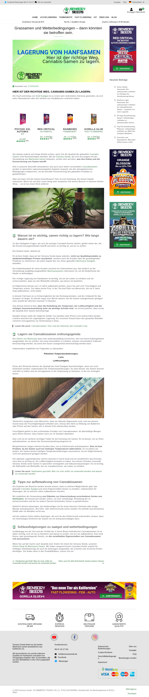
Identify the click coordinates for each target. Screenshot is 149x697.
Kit (95, 17)
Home (35, 17)
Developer (132, 694)
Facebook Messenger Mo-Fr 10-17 (20, 2)
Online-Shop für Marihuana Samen (29, 546)
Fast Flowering (83, 17)
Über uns (104, 17)
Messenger (63, 661)
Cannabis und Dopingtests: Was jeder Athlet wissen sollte (126, 139)
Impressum (102, 662)
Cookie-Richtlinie (105, 652)
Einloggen (131, 12)
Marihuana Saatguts (85, 261)
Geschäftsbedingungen (107, 657)
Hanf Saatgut (42, 96)
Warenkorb (140, 10)
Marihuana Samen (37, 159)
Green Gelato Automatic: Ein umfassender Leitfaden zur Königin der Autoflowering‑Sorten (126, 91)
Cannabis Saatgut (29, 489)
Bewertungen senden (127, 658)
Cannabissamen (89, 167)
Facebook (62, 657)
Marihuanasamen (55, 271)
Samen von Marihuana (26, 339)
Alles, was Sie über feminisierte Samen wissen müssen (81, 562)
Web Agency (131, 689)
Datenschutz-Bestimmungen (104, 647)
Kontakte (117, 2)
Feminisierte (65, 17)
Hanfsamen (18, 499)
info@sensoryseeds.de (67, 654)
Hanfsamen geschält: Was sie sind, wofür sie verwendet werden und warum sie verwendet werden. (35, 562)
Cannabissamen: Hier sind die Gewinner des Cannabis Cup (59, 326)
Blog (114, 17)
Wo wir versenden (44, 2)
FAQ (124, 2)
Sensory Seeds (63, 157)
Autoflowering (48, 17)
